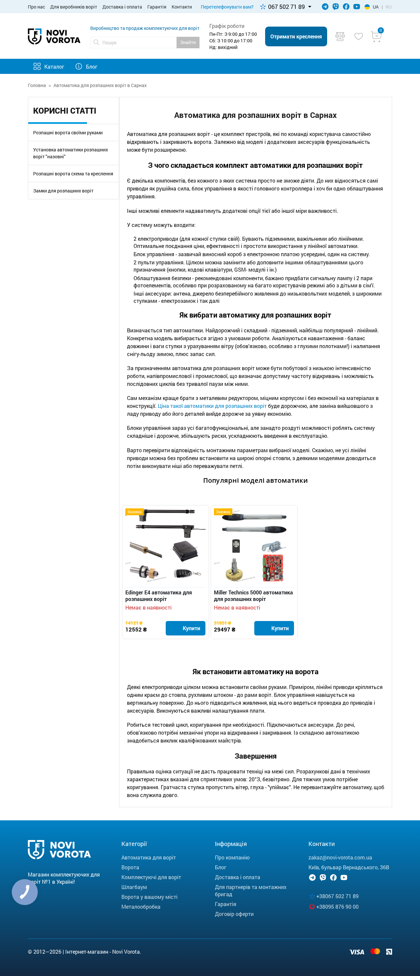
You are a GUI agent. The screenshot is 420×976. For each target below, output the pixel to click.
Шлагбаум (134, 886)
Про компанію (232, 857)
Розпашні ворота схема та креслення (73, 173)
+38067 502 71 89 (337, 896)
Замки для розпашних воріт (63, 191)
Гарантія (156, 7)
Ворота (130, 867)
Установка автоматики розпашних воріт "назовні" (70, 153)
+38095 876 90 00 (337, 906)
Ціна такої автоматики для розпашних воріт (212, 405)
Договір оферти (234, 913)
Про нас (36, 7)
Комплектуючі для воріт (151, 877)
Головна (37, 85)
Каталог (54, 66)
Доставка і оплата (122, 7)
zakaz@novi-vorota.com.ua (340, 857)
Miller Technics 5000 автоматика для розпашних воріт (253, 595)
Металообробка (140, 906)
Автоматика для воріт (148, 857)
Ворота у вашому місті (149, 896)
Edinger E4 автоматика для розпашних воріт (158, 595)
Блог (91, 66)
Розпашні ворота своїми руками (68, 132)
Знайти (188, 42)
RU (388, 7)
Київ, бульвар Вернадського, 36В (348, 867)
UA (376, 7)
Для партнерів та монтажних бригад (250, 890)
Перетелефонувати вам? (227, 7)
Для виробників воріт (73, 7)
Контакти (182, 7)
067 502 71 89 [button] (286, 7)
